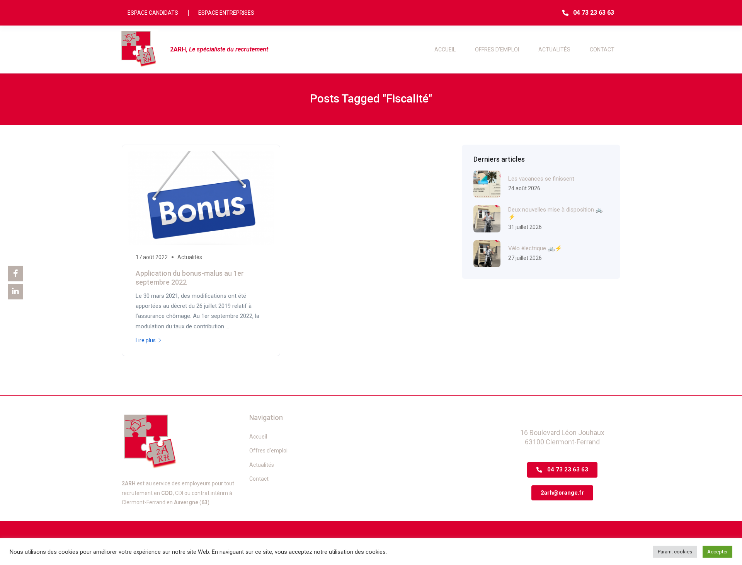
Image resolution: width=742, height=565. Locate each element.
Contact (602, 49)
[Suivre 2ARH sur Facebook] (15, 273)
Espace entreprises (226, 13)
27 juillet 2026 (525, 258)
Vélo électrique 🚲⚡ (535, 248)
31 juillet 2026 (525, 227)
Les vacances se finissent (541, 178)
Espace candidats (153, 13)
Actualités (554, 49)
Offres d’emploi (497, 49)
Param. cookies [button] (675, 552)
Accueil (445, 49)
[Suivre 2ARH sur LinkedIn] (15, 291)
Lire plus (146, 340)
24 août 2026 (524, 188)
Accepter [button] (717, 552)
